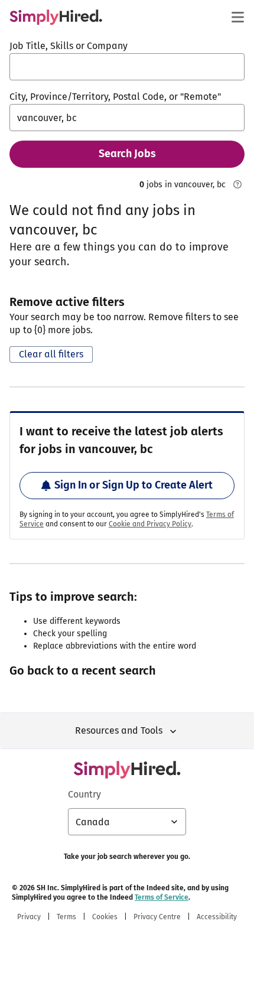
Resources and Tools (118, 730)
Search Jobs (127, 153)
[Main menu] (237, 17)
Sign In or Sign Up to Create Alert (133, 485)
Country (84, 794)
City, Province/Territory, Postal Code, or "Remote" (115, 96)
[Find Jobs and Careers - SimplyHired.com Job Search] (55, 17)
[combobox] (127, 66)
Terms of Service (161, 897)
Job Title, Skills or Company (68, 45)
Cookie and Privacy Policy (150, 524)
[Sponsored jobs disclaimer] (237, 184)
